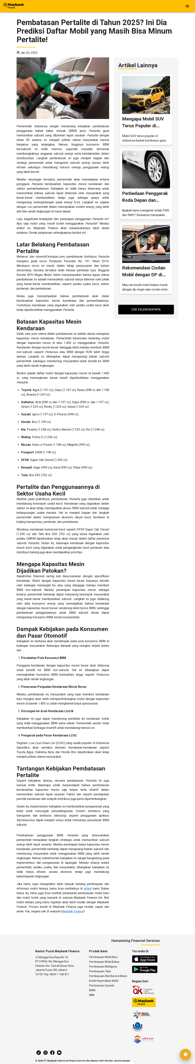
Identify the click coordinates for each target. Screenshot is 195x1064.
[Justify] (187, 6)
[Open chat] (185, 1054)
